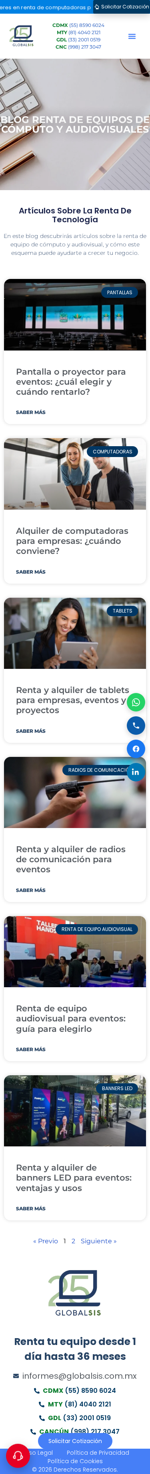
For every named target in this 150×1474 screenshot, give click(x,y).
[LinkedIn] (136, 772)
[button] (132, 36)
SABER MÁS (31, 412)
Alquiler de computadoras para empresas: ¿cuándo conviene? (72, 541)
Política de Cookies (75, 1461)
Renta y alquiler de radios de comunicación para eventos (71, 859)
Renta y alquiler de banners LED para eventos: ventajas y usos (74, 1177)
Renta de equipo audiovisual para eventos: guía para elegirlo (71, 1018)
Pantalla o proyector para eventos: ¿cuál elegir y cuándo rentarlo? (71, 382)
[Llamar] (136, 725)
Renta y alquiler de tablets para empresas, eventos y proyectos (72, 700)
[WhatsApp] (136, 702)
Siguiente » (99, 1241)
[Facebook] (136, 749)
